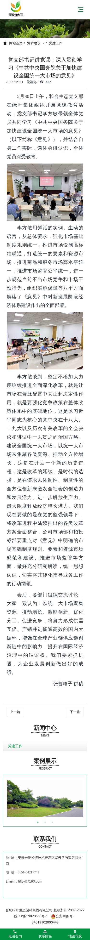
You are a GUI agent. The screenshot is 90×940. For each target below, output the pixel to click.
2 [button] (45, 822)
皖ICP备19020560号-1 (31, 916)
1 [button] (38, 822)
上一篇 (15, 711)
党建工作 (55, 43)
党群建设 (34, 43)
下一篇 (75, 711)
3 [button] (52, 822)
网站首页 (16, 43)
